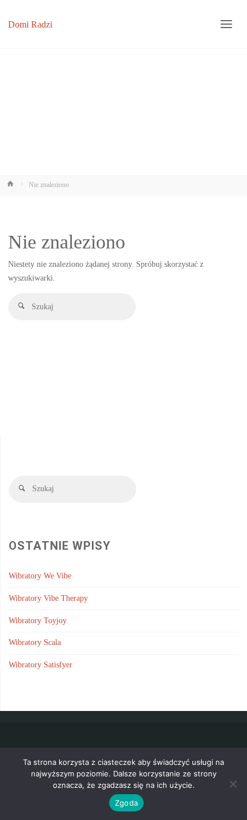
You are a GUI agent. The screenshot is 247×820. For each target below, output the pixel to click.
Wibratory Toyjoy (38, 620)
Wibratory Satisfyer (40, 664)
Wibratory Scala (35, 642)
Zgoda (126, 802)
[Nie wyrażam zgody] (232, 784)
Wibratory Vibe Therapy (48, 598)
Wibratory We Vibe (40, 576)
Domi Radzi (30, 24)
